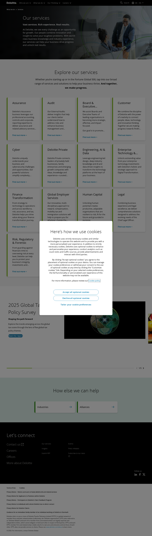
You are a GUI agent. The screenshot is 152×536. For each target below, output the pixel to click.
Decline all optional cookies (76, 298)
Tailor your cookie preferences (76, 304)
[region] (76, 268)
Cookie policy (94, 280)
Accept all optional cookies (76, 292)
